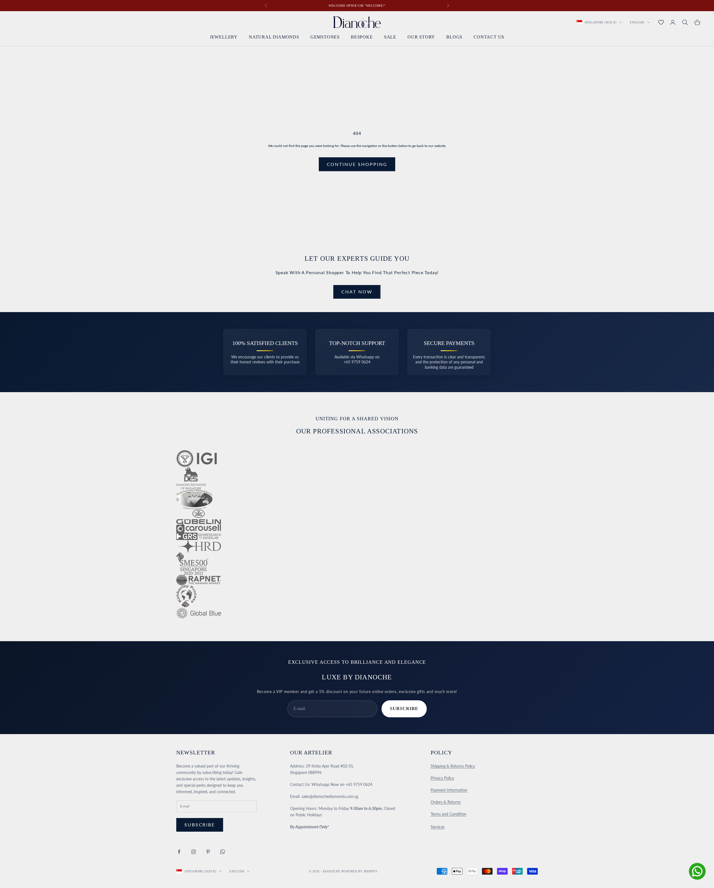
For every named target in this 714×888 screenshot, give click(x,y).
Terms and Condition (448, 814)
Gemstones (325, 37)
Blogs (454, 37)
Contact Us (489, 37)
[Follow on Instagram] (193, 852)
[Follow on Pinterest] (208, 852)
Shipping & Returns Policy (453, 766)
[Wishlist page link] (661, 22)
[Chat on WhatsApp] (697, 871)
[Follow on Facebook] (179, 852)
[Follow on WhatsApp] (222, 852)
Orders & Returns (446, 802)
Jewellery (224, 37)
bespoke (362, 37)
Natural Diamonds (274, 37)
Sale (390, 37)
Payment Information (449, 790)
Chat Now (356, 291)
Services (438, 826)
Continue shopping (357, 164)
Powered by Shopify (359, 871)
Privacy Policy (442, 778)
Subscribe (404, 708)
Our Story (421, 37)
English (637, 22)
